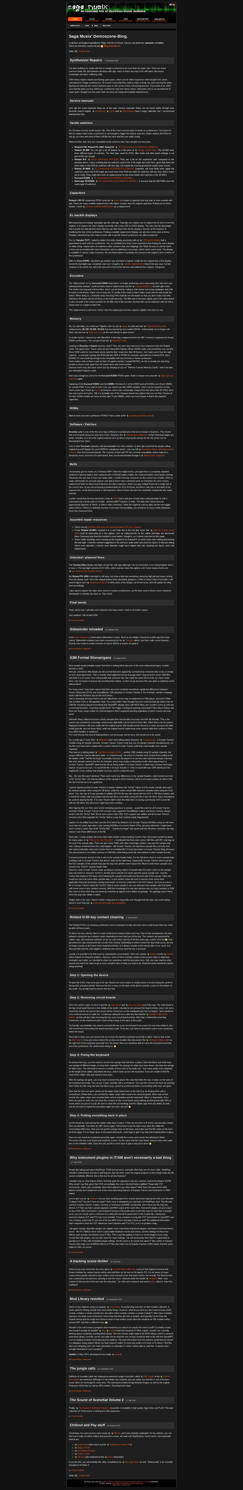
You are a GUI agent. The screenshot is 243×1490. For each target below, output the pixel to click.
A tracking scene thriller (89, 1261)
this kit (97, 390)
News (87, 26)
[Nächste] (85, 51)
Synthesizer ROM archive (141, 416)
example (94, 1198)
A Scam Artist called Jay (124, 1269)
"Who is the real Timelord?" (101, 840)
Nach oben (139, 1483)
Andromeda (82, 1444)
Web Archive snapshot (154, 455)
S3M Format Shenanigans (90, 658)
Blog (96, 26)
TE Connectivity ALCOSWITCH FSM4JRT (114, 169)
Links (126, 19)
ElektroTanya (128, 111)
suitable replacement (133, 264)
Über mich (107, 26)
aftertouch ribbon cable (159, 1040)
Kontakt (109, 19)
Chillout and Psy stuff (87, 1425)
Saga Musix (116, 1483)
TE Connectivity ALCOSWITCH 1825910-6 (137, 147)
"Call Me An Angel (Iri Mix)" (110, 752)
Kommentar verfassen (81, 649)
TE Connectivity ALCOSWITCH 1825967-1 (118, 181)
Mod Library (115, 1307)
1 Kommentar (77, 1252)
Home (75, 19)
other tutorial (77, 1040)
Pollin (115, 498)
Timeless (129, 640)
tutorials (153, 954)
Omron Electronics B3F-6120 (105, 159)
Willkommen (75, 26)
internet (169, 954)
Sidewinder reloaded (86, 629)
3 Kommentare (77, 908)
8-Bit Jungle (148, 1376)
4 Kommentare (77, 620)
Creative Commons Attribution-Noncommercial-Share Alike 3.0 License (125, 1482)
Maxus (117, 1433)
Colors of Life (83, 1454)
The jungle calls (82, 1368)
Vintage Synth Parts (147, 150)
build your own (95, 332)
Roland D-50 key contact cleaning (97, 917)
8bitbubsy (103, 740)
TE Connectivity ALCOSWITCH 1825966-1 (113, 178)
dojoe (124, 326)
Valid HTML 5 (116, 1485)
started (118, 1354)
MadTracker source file (119, 1444)
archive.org (100, 111)
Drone (110, 1457)
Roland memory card (156, 326)
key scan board (135, 1005)
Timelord (153, 1278)
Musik (92, 19)
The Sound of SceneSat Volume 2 (97, 1400)
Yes (103, 1330)
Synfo (112, 111)
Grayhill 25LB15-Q (143, 286)
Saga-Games (159, 19)
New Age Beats (132, 1462)
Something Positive (86, 1451)
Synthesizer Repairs (86, 60)
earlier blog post (81, 637)
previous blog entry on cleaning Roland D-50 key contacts (114, 527)
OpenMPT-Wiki (142, 19)
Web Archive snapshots (137, 435)
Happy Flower (83, 1448)
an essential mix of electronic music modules (113, 11)
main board (116, 1005)
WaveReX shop (119, 341)
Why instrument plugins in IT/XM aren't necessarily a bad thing (120, 1157)
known (117, 200)
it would (112, 1330)
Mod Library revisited (87, 1299)
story (153, 1281)
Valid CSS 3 (127, 1485)
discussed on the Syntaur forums (87, 571)
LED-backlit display (151, 240)
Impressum (125, 1483)
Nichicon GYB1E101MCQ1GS (99, 206)
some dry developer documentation (109, 903)
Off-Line (81, 1457)
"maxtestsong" (149, 740)
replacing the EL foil (98, 582)
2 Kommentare (77, 1470)
